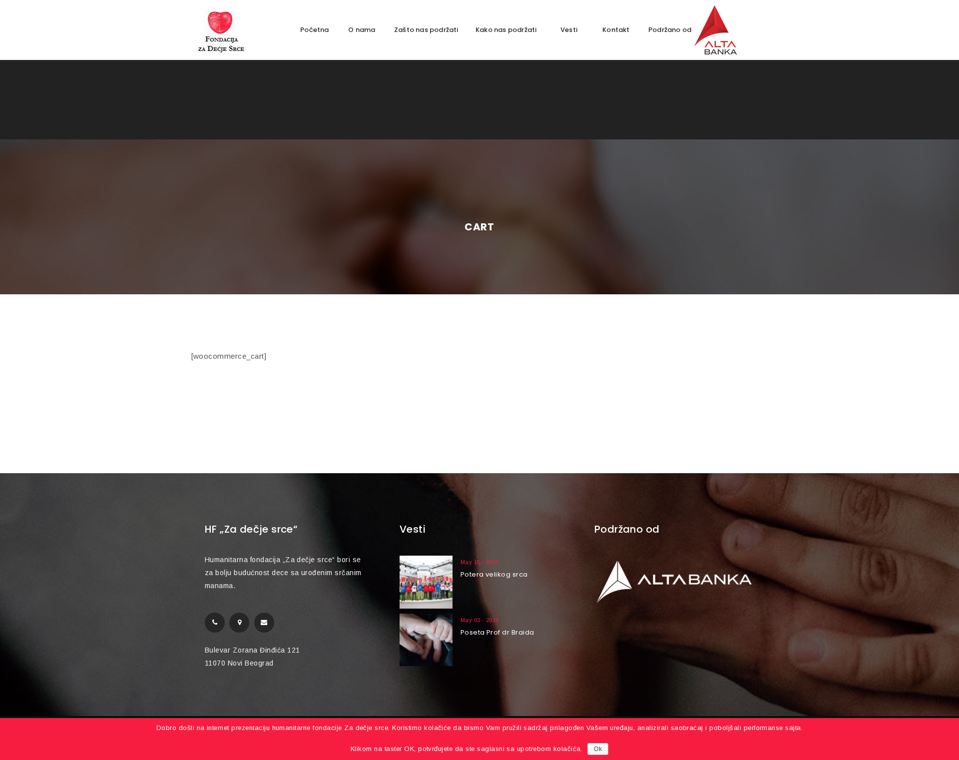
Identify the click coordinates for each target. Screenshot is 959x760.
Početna (314, 29)
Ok (598, 749)
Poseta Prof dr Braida (497, 632)
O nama (361, 29)
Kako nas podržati (506, 29)
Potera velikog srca (494, 574)
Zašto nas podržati (426, 29)
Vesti (568, 29)
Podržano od (670, 29)
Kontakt (615, 29)
